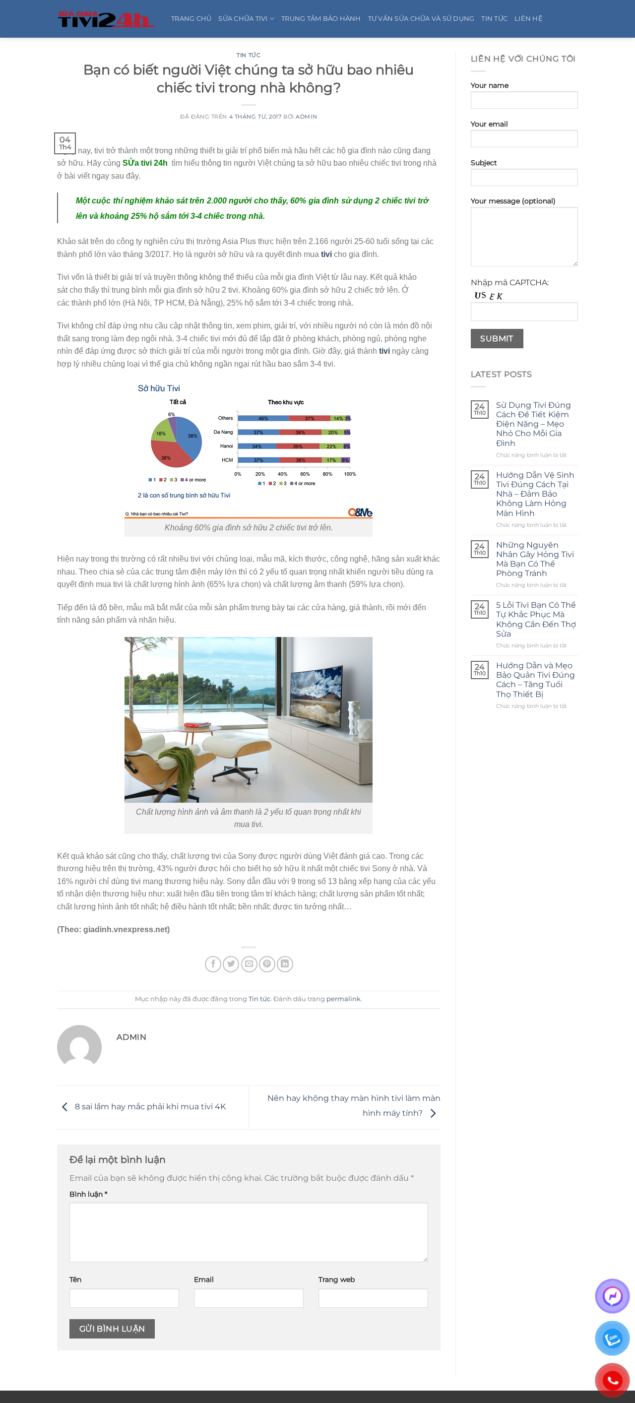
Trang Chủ (191, 18)
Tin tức (248, 55)
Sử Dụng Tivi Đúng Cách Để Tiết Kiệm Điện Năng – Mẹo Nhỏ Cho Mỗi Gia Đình (533, 424)
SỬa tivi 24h (145, 163)
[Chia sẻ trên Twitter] (231, 964)
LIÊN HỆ (528, 18)
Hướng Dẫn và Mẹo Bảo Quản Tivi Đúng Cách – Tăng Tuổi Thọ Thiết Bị (535, 680)
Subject (484, 162)
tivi (326, 254)
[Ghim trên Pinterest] (267, 964)
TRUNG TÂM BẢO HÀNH (321, 18)
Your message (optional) (513, 200)
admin (306, 116)
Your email (489, 124)
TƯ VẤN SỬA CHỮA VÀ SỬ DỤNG (421, 18)
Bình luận (88, 1194)
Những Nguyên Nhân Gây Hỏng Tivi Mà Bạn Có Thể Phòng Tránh (535, 559)
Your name (489, 85)
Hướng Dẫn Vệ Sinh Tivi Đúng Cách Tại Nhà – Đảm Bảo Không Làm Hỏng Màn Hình (535, 494)
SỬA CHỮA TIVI (242, 18)
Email (204, 1279)
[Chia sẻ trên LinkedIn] (285, 964)
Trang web (336, 1279)
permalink (343, 999)
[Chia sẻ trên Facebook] (213, 964)
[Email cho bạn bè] (249, 964)
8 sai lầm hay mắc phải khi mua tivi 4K (149, 1107)
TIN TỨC (494, 18)
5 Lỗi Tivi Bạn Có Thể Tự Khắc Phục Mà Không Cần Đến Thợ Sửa (536, 619)
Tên (75, 1279)
